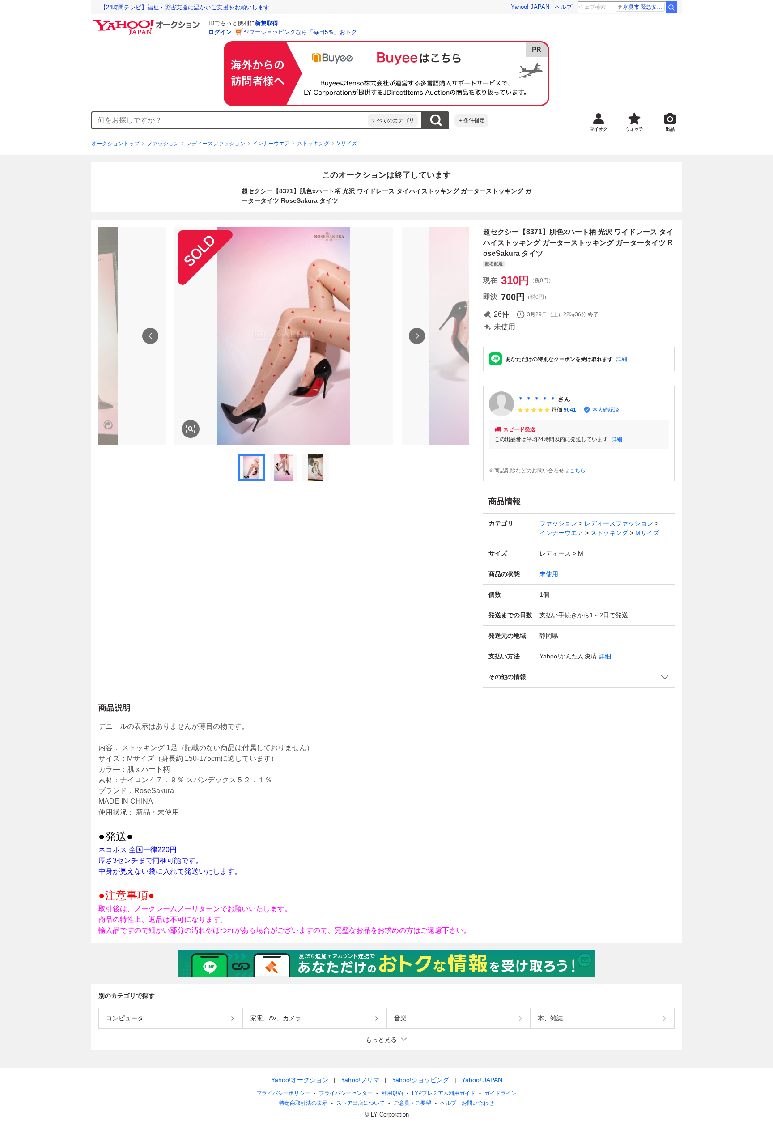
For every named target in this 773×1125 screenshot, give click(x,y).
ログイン (220, 32)
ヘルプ (563, 7)
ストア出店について (360, 1103)
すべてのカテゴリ (392, 120)
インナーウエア (271, 143)
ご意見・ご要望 (412, 1103)
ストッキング (313, 143)
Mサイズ (346, 143)
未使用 (548, 573)
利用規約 (392, 1093)
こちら (577, 470)
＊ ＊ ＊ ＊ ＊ (537, 399)
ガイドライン (500, 1093)
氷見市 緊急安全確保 (644, 7)
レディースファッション (215, 143)
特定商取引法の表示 (303, 1103)
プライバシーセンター (346, 1093)
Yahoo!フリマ (360, 1079)
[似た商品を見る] (191, 429)
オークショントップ (115, 143)
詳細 (621, 359)
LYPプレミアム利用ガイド (444, 1093)
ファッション (163, 143)
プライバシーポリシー (283, 1093)
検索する (435, 120)
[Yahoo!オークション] (147, 22)
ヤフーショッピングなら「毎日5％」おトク (300, 32)
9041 (570, 410)
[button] (579, 677)
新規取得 (266, 23)
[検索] (671, 7)
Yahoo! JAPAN (530, 7)
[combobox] (230, 120)
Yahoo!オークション (299, 1079)
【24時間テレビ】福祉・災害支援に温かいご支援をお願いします (184, 7)
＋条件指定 (471, 120)
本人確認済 (605, 410)
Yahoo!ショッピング (420, 1079)
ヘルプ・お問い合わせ (467, 1103)
